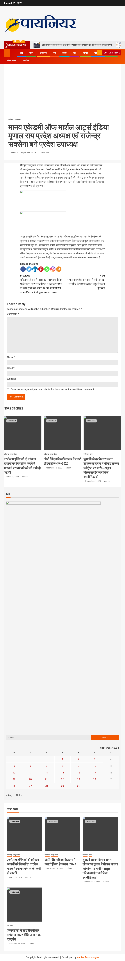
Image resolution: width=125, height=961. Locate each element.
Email (10, 368)
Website (11, 378)
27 (30, 786)
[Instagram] (52, 269)
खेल (74, 53)
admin (13, 152)
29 (62, 786)
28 (46, 786)
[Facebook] (23, 269)
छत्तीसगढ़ (43, 53)
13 (30, 772)
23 (78, 779)
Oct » (19, 795)
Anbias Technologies (88, 957)
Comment (13, 313)
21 (46, 779)
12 (14, 772)
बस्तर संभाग (18, 119)
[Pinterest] (41, 269)
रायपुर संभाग (13, 454)
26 (14, 786)
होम (21, 53)
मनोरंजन (26, 60)
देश (54, 53)
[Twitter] (29, 269)
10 (94, 765)
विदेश (64, 53)
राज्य (31, 53)
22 (62, 779)
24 (94, 779)
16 (78, 772)
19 (14, 779)
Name (11, 357)
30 (78, 786)
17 (94, 772)
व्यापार (85, 53)
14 (46, 772)
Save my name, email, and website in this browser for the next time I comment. (52, 389)
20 (30, 779)
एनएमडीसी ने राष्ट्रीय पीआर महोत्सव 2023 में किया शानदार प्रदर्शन (24, 934)
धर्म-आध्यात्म (11, 60)
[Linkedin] (35, 269)
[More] (58, 269)
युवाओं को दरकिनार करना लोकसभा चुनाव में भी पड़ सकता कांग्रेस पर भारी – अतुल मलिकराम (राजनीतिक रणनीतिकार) (101, 468)
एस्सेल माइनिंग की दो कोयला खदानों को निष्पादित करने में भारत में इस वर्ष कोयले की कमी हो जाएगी (77, 45)
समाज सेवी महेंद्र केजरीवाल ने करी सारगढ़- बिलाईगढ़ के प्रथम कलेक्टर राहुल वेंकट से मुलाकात (86, 282)
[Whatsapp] (47, 269)
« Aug (9, 795)
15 (62, 772)
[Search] (95, 53)
